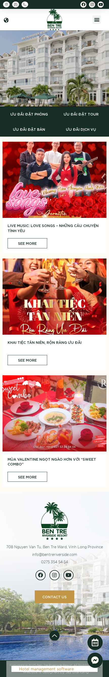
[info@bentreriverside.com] (16, 4)
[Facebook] (83, 5)
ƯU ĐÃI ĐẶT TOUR (81, 113)
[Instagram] (92, 5)
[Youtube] (101, 5)
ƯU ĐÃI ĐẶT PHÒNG (29, 113)
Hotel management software (46, 668)
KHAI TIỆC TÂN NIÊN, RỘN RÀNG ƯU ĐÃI (45, 342)
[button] (6, 20)
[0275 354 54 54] (26, 4)
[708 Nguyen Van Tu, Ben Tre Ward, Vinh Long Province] (7, 4)
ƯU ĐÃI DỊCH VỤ (81, 129)
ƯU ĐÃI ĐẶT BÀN (29, 129)
